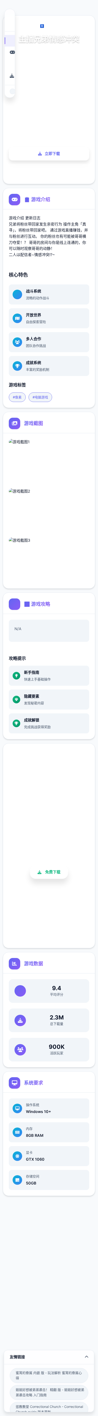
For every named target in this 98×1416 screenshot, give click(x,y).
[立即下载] (10, 76)
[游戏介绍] (10, 52)
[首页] (10, 40)
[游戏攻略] (10, 64)
